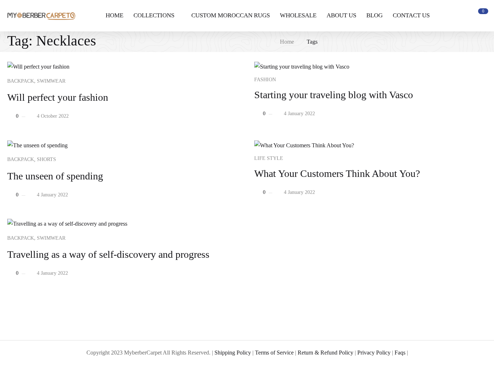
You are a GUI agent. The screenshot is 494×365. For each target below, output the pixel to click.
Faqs (400, 352)
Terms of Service (274, 352)
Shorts (46, 159)
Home (287, 42)
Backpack (20, 81)
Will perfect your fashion (57, 97)
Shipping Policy (232, 352)
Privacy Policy (374, 352)
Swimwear (51, 81)
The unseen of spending (55, 176)
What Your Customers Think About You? (337, 173)
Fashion (265, 79)
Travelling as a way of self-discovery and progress (108, 254)
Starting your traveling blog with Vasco (333, 94)
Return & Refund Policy (325, 352)
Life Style (268, 158)
